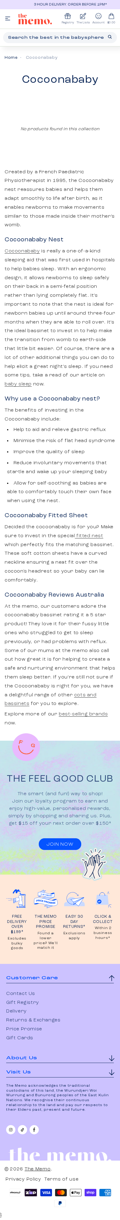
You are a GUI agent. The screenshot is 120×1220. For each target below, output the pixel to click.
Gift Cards (19, 1038)
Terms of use (61, 1179)
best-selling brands (83, 714)
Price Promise (24, 1029)
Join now (59, 844)
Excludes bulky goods (17, 943)
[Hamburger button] (8, 19)
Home (11, 57)
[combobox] (60, 37)
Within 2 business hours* (103, 933)
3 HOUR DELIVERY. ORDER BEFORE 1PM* (65, 4)
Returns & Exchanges (33, 1020)
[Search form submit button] (110, 37)
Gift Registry (22, 1002)
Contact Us (20, 993)
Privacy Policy (23, 1179)
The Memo (38, 1169)
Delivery (16, 1011)
